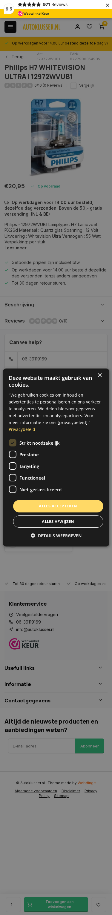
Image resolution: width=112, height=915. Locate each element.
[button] (56, 535)
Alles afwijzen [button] (58, 521)
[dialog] (56, 457)
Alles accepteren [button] (58, 506)
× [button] (99, 375)
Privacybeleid (22, 429)
